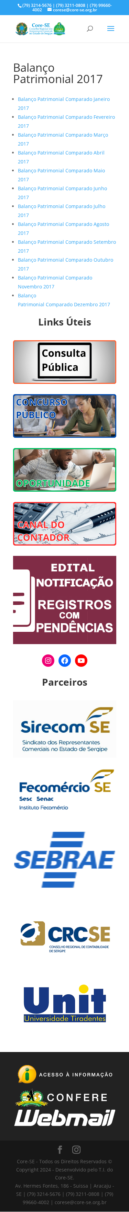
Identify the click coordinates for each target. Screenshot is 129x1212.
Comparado (78, 99)
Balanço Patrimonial (41, 99)
